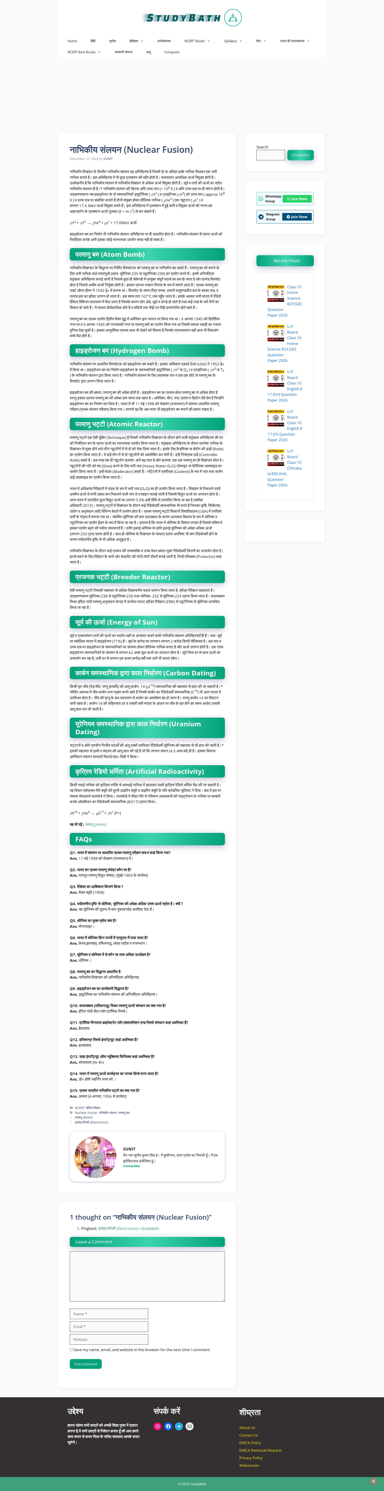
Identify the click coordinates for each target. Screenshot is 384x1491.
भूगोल (112, 41)
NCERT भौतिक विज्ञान (87, 1108)
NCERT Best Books (82, 52)
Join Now (299, 198)
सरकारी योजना (123, 52)
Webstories (249, 1465)
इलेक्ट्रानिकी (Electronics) (91, 1122)
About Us (247, 1427)
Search (262, 146)
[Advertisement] (192, 91)
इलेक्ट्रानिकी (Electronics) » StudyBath (128, 1228)
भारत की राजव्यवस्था (292, 41)
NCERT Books (194, 41)
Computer (172, 52)
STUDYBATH (300, 155)
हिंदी (93, 41)
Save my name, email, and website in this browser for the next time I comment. (142, 1349)
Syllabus (230, 41)
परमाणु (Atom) (95, 824)
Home (72, 41)
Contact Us (248, 1435)
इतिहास (134, 41)
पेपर (258, 41)
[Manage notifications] (373, 1481)
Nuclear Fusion (86, 1113)
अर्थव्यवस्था (164, 41)
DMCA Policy (250, 1442)
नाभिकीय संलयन (108, 1113)
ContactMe (131, 1166)
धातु (148, 52)
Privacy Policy (251, 1457)
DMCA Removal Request (260, 1450)
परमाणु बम (124, 1113)
